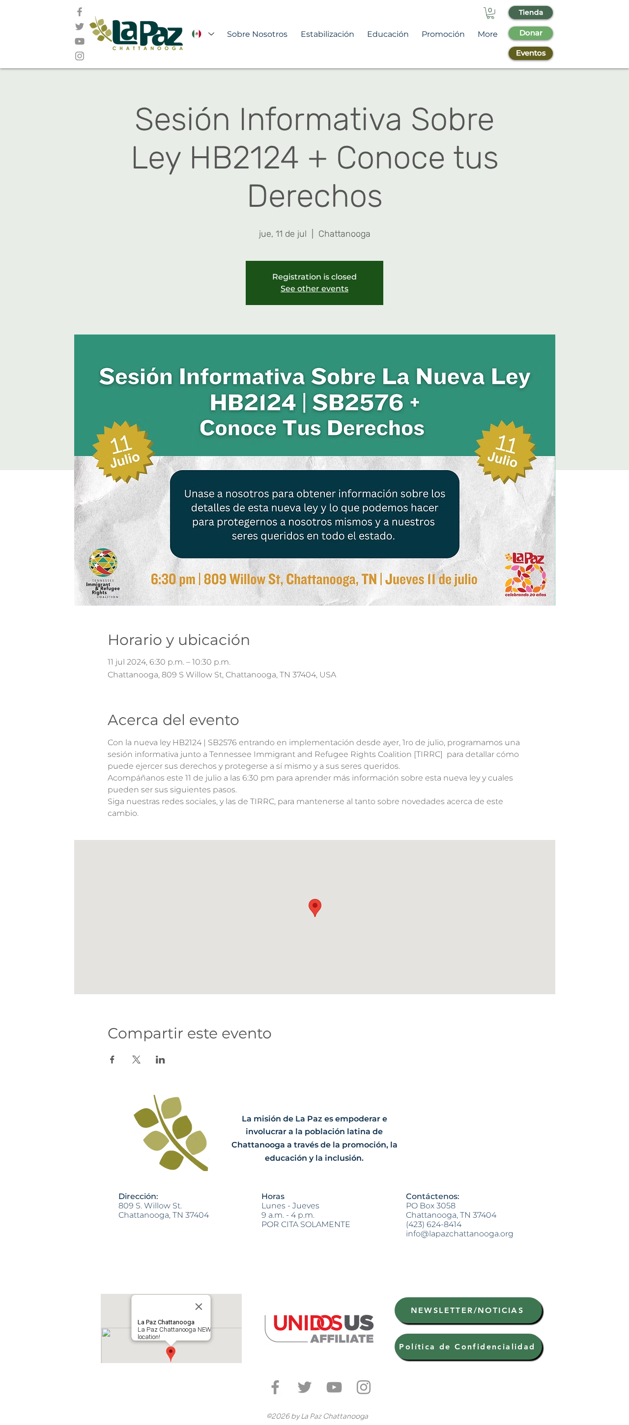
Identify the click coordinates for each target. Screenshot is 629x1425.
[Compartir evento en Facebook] (112, 1059)
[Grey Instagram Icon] (80, 56)
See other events (314, 288)
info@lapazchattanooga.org (460, 1233)
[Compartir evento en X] (136, 1059)
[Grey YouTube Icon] (80, 41)
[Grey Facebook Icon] (80, 12)
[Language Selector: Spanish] (202, 34)
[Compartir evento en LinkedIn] (160, 1059)
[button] (490, 13)
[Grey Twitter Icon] (80, 26)
